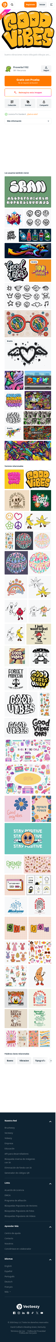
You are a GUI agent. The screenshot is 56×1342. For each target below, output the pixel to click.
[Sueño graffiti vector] (18, 442)
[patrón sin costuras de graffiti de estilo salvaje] (14, 422)
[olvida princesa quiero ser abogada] (37, 867)
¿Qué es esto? (32, 114)
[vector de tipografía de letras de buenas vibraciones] (16, 289)
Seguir (46, 70)
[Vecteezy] (4, 5)
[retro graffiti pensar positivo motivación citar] (16, 312)
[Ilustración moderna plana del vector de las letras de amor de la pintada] (14, 216)
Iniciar (42, 4)
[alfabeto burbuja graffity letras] (14, 462)
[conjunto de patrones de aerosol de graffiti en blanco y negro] (27, 338)
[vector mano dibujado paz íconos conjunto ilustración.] (35, 639)
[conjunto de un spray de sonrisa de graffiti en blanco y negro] (18, 236)
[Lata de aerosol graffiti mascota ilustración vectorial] (21, 253)
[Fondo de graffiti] (27, 269)
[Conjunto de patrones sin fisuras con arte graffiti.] (18, 530)
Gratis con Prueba (28, 81)
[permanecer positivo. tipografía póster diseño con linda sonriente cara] (27, 1104)
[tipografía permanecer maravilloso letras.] (23, 680)
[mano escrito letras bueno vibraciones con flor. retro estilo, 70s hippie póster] (15, 640)
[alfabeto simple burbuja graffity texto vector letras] (27, 190)
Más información (14, 119)
